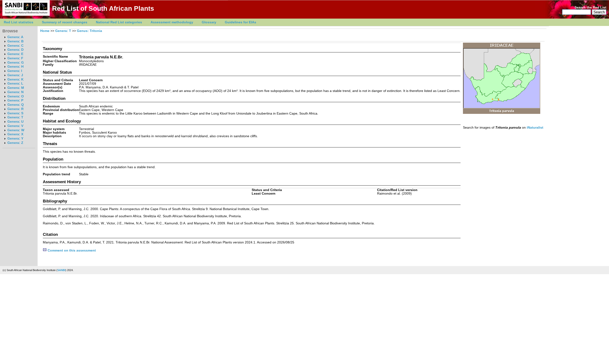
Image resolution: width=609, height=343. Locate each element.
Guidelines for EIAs (240, 22)
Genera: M (15, 88)
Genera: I (14, 71)
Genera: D (15, 49)
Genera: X (15, 134)
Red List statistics (18, 22)
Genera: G (15, 62)
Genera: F (15, 58)
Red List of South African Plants (103, 8)
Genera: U (15, 121)
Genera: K (15, 79)
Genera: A (15, 37)
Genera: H (15, 66)
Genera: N (15, 92)
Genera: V (15, 126)
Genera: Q (15, 104)
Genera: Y (15, 138)
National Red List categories (119, 22)
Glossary (209, 22)
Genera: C (15, 45)
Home (44, 31)
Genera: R (15, 109)
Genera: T (15, 117)
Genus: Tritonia (89, 31)
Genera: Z (15, 143)
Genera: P (15, 100)
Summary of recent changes (64, 22)
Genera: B (15, 41)
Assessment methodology (172, 22)
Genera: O (15, 96)
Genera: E (15, 54)
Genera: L (15, 83)
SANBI (61, 270)
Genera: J (15, 75)
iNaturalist (535, 127)
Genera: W (15, 130)
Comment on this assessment (71, 250)
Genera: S (15, 113)
